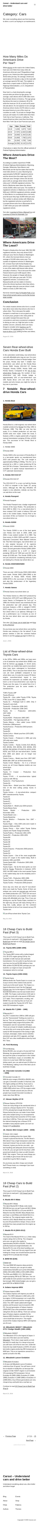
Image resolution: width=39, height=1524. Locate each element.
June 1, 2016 (7, 641)
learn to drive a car (9, 331)
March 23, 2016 (8, 1393)
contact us (18, 636)
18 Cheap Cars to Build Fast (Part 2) (17, 1185)
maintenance (17, 329)
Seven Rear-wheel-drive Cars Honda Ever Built (18, 348)
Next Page (31, 1440)
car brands (19, 664)
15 (35, 1436)
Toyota (11, 869)
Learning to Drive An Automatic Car (15, 214)
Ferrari (5, 1126)
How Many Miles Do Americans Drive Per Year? (15, 60)
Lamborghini (15, 1126)
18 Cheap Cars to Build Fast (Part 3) (17, 931)
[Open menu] (35, 4)
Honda (20, 427)
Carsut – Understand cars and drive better (16, 1478)
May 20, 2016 (7, 918)
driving (9, 68)
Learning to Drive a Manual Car (21, 212)
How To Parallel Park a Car (25, 293)
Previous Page (9, 1436)
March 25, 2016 (8, 1172)
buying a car (24, 327)
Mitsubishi (6, 1340)
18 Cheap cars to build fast (19, 622)
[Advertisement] (19, 36)
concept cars (23, 891)
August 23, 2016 (8, 336)
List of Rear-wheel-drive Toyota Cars (18, 653)
